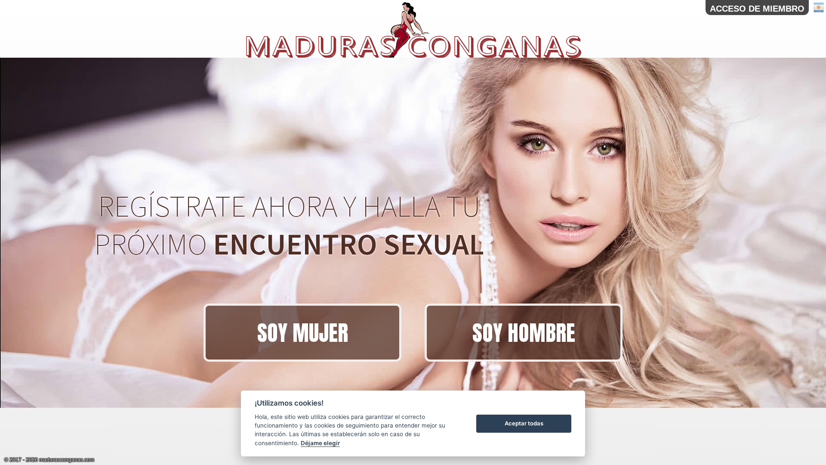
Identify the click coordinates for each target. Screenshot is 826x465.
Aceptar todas (524, 423)
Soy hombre (523, 332)
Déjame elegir (320, 443)
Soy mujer (302, 332)
